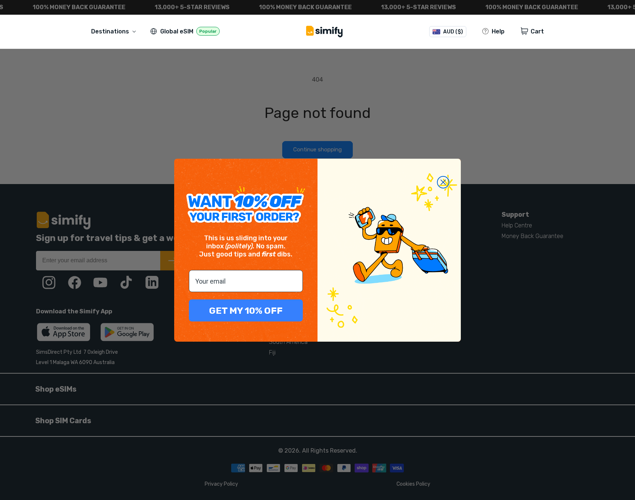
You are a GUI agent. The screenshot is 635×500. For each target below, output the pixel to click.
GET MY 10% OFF (246, 310)
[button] (115, 31)
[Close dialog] (443, 182)
